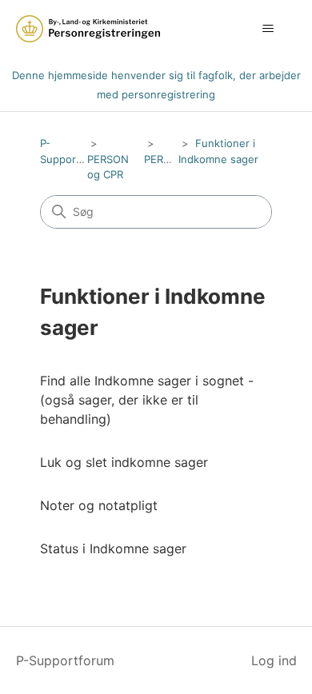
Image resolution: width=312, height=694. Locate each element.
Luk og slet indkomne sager (124, 462)
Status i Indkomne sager (113, 548)
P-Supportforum (65, 660)
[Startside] (88, 28)
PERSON (165, 159)
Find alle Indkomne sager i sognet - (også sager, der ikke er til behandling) (147, 400)
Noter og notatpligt (99, 505)
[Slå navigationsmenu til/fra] (268, 29)
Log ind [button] (274, 660)
